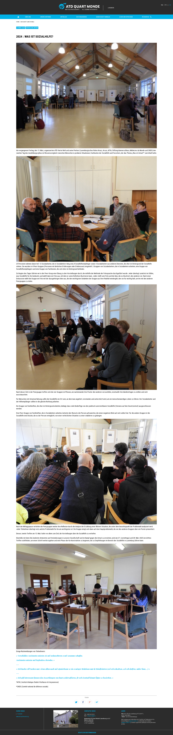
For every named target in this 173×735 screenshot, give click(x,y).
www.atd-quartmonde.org (22, 716)
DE (170, 5)
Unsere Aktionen (45, 17)
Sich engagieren (81, 17)
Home (18, 17)
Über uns (28, 17)
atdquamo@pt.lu (91, 716)
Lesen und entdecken (126, 17)
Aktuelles (63, 17)
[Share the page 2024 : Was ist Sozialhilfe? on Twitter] (76, 702)
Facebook (19, 714)
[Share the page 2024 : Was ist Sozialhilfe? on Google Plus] (90, 702)
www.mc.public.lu (126, 722)
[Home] (81, 6)
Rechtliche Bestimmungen (87, 732)
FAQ (162, 5)
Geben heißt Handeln (103, 17)
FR (165, 5)
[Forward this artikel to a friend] (97, 702)
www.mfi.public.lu (133, 721)
